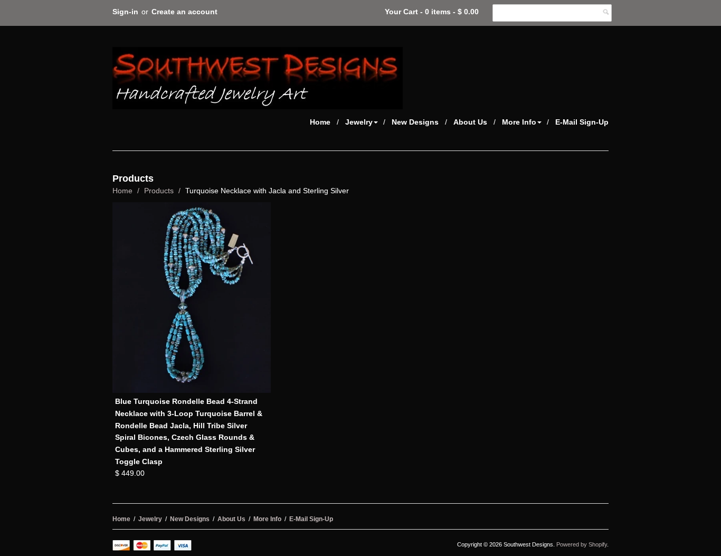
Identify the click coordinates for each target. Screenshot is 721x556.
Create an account (184, 11)
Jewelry (359, 122)
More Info (519, 122)
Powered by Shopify (581, 544)
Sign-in (125, 11)
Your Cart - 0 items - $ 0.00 (432, 11)
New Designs (415, 122)
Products (159, 190)
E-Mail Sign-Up (582, 122)
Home (320, 122)
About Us (470, 122)
